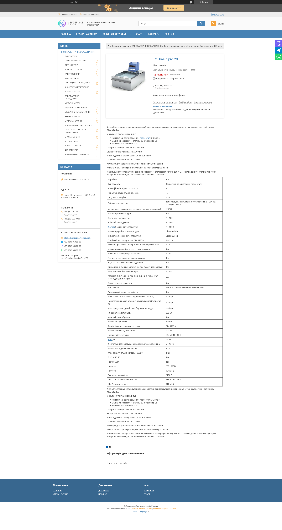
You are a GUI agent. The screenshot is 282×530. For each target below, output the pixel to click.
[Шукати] (201, 23)
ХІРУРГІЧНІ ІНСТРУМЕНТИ (77, 154)
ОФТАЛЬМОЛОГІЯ (73, 121)
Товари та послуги (120, 46)
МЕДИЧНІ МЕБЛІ (72, 103)
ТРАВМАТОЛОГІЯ (73, 146)
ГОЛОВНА (66, 34)
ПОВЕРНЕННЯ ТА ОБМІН (115, 34)
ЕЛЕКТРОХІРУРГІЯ (73, 69)
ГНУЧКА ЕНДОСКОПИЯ (75, 61)
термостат (145, 138)
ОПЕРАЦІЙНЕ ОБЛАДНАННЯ (78, 83)
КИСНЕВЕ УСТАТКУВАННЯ (77, 87)
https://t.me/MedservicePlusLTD (74, 258)
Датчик (111, 227)
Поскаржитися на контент (141, 509)
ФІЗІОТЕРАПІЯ (71, 150)
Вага (110, 339)
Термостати (206, 46)
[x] (110, 447)
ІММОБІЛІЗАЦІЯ (72, 78)
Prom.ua (154, 506)
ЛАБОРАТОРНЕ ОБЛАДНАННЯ (147, 46)
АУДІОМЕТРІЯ (71, 56)
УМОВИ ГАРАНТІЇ (61, 494)
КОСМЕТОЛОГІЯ (72, 92)
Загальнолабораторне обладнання (181, 46)
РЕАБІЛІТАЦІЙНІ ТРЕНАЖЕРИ (78, 125)
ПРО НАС (169, 34)
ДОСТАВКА (103, 490)
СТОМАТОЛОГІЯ (72, 137)
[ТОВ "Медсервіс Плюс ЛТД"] (70, 26)
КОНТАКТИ (153, 34)
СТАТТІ (139, 34)
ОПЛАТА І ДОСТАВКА (86, 34)
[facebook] (107, 447)
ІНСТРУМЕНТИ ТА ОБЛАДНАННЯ (77, 52)
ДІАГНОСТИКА (71, 65)
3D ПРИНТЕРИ (71, 141)
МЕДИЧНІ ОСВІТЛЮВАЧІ (76, 107)
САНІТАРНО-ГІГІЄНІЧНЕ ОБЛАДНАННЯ (76, 131)
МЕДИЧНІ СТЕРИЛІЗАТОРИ (77, 112)
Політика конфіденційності (164, 509)
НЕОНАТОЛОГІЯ (72, 116)
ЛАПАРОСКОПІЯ (72, 74)
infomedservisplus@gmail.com (77, 238)
